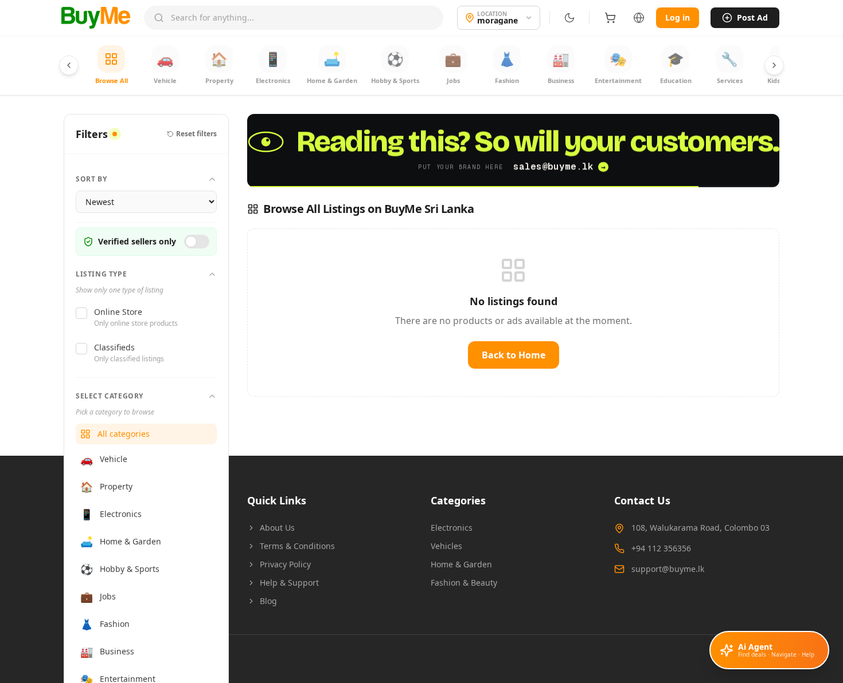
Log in (677, 17)
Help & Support (289, 582)
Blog (268, 600)
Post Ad (752, 17)
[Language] (639, 17)
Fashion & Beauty (464, 582)
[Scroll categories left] (69, 65)
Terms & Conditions (297, 545)
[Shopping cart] (610, 17)
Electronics (452, 527)
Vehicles (446, 545)
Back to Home (513, 355)
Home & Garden (461, 564)
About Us (277, 527)
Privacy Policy (285, 564)
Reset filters (196, 134)
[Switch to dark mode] (569, 17)
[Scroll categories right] (774, 65)
